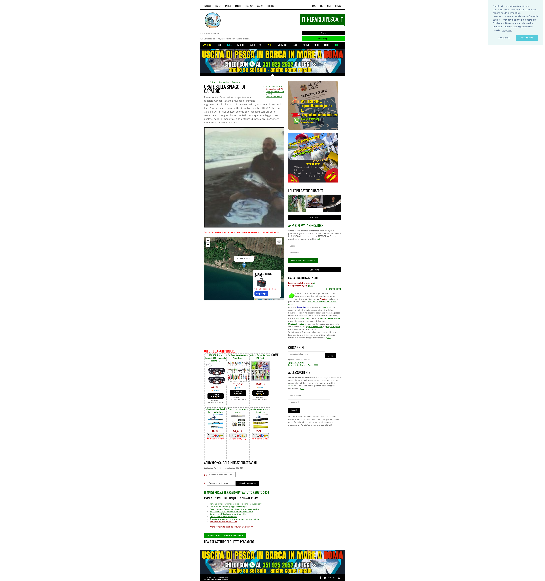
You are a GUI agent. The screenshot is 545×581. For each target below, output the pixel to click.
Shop (329, 6)
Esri (270, 299)
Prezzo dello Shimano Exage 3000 (303, 365)
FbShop (218, 6)
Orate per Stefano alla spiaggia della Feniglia (228, 506)
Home (314, 6)
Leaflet (259, 299)
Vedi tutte (314, 217)
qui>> (319, 239)
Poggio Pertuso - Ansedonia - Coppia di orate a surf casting (234, 509)
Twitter (228, 6)
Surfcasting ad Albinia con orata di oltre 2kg (228, 514)
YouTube (260, 6)
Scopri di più (261, 293)
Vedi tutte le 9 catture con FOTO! (223, 521)
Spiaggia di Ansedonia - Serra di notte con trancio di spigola (234, 519)
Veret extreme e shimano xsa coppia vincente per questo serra (236, 504)
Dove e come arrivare (275, 91)
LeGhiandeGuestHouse (330, 318)
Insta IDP (238, 6)
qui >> (310, 285)
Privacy (338, 6)
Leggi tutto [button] (507, 30)
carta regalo (327, 307)
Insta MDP (249, 6)
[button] (244, 266)
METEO (269, 94)
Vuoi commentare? (274, 86)
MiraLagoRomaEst (296, 324)
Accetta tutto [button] (527, 38)
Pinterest (271, 6)
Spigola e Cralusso (296, 362)
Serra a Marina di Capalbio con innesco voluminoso (231, 511)
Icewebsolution (222, 579)
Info (321, 6)
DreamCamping (302, 318)
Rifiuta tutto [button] (504, 38)
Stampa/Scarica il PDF (275, 89)
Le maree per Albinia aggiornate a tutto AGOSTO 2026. (237, 492)
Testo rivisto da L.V (274, 96)
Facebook (207, 6)
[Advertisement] (244, 324)
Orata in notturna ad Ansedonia (223, 516)
